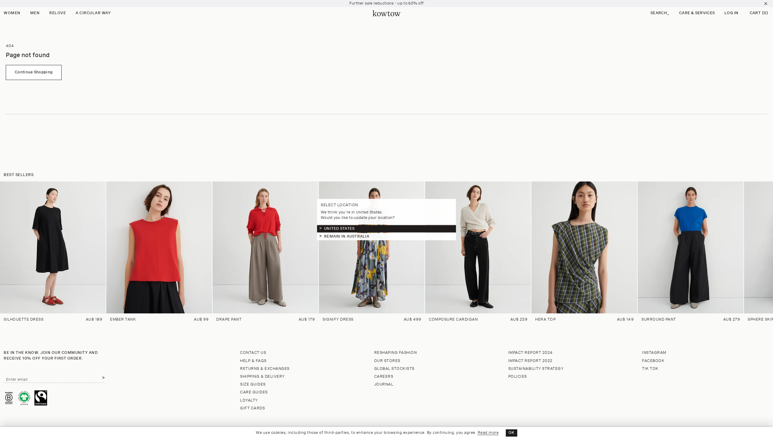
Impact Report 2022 (530, 361)
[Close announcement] (765, 3)
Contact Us (253, 353)
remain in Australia (346, 236)
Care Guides (254, 392)
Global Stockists (394, 369)
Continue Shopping (34, 72)
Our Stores (387, 361)
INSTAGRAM (654, 353)
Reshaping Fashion (395, 353)
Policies (517, 377)
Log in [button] (731, 13)
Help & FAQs (253, 361)
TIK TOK (650, 369)
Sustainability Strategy (536, 369)
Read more (488, 433)
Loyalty (249, 400)
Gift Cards (252, 408)
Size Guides (253, 384)
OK (511, 433)
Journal (383, 384)
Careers (383, 377)
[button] (659, 13)
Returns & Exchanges (265, 369)
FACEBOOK (653, 361)
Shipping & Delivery (262, 377)
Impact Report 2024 (530, 353)
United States (339, 228)
